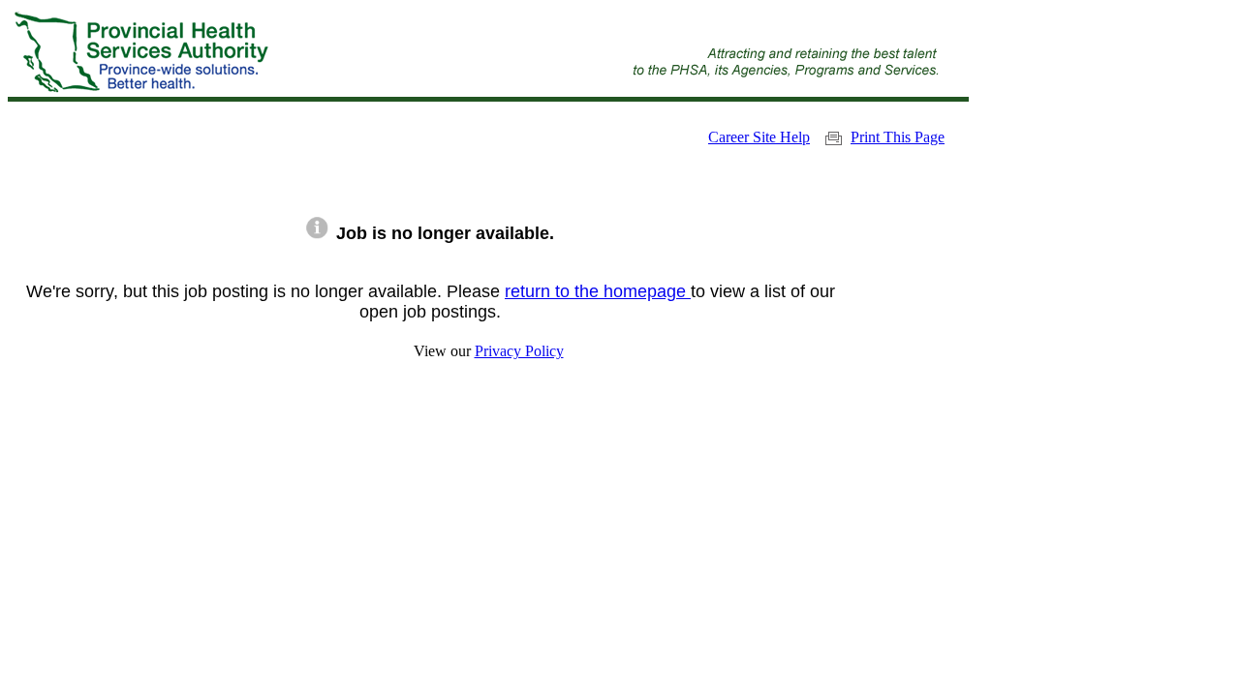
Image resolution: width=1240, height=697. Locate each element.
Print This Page (898, 137)
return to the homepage (598, 291)
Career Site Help (759, 137)
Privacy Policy (519, 351)
